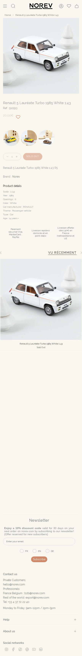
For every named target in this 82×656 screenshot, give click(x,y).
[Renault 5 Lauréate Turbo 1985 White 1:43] (41, 299)
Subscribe (39, 559)
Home (8, 15)
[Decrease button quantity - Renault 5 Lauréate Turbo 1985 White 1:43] (6, 156)
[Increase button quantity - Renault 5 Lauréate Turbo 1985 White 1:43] (17, 156)
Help (6, 619)
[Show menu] (5, 6)
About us (9, 631)
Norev (16, 176)
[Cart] (77, 6)
